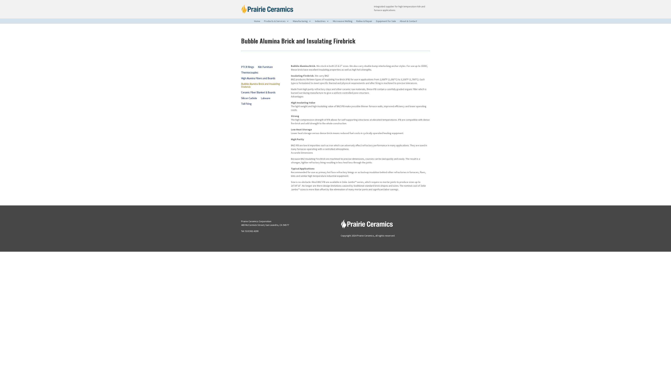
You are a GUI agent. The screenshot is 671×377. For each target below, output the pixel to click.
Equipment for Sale (386, 21)
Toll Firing (246, 103)
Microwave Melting (342, 21)
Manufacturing (300, 21)
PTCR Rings (247, 67)
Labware (265, 98)
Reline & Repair (364, 21)
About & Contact (408, 21)
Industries (320, 21)
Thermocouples (249, 72)
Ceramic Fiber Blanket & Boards (258, 92)
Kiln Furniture (265, 67)
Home (257, 21)
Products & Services (275, 21)
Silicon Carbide (249, 98)
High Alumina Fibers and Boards (258, 78)
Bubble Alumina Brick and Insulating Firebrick (260, 85)
